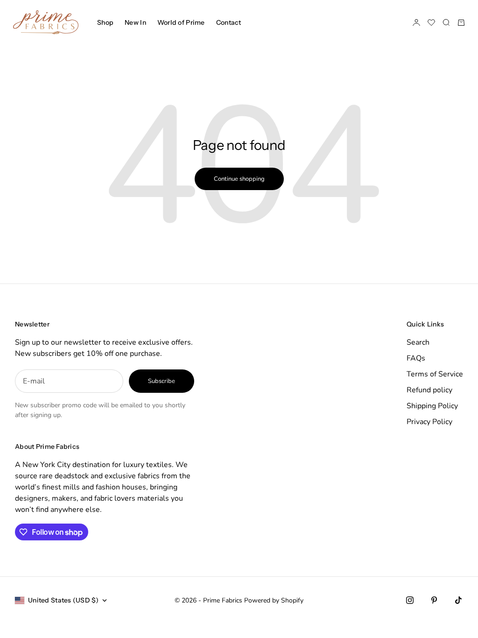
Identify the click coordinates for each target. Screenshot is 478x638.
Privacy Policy (429, 422)
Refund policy (429, 390)
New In (135, 22)
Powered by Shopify (273, 600)
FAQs (416, 358)
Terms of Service (435, 374)
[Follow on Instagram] (410, 600)
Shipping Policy (432, 406)
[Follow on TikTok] (458, 600)
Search (418, 342)
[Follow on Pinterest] (434, 600)
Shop (105, 22)
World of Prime (181, 22)
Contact (228, 22)
